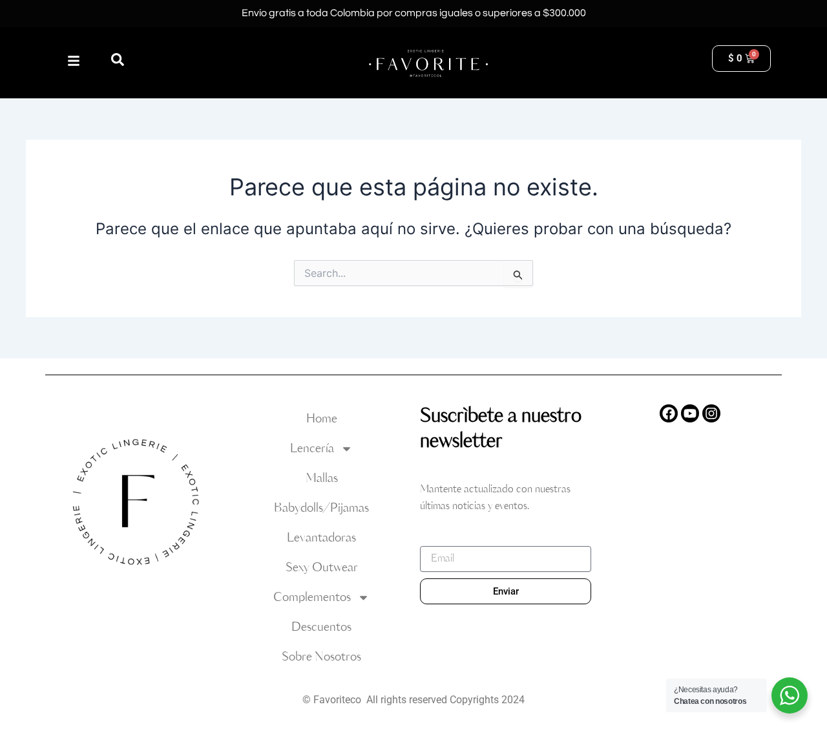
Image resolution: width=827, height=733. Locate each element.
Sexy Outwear (322, 568)
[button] (118, 59)
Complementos (312, 597)
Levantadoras (321, 538)
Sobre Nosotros (321, 657)
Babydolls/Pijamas (321, 508)
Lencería (312, 449)
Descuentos (321, 627)
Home (321, 419)
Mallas (322, 478)
